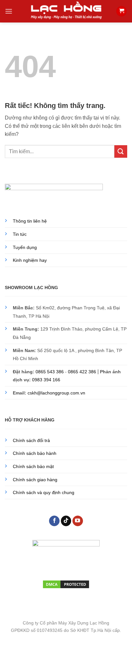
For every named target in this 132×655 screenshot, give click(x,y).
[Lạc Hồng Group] (66, 11)
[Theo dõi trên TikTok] (66, 521)
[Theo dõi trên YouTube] (77, 521)
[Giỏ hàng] (121, 11)
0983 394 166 (46, 379)
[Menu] (8, 11)
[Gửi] (120, 151)
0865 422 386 (82, 371)
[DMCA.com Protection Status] (66, 584)
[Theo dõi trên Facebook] (54, 521)
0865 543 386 (50, 371)
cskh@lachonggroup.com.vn (56, 392)
